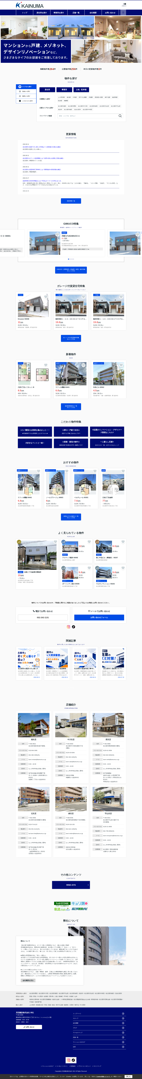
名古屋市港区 (62, 106)
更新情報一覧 (71, 201)
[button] (68, 259)
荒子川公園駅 (83, 97)
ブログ (75, 1028)
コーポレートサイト (62, 1066)
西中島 (51, 996)
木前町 (71, 996)
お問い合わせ (110, 13)
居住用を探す (42, 13)
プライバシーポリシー (84, 1066)
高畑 (49, 1005)
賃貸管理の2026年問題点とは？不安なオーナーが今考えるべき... (42, 181)
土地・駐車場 (81, 90)
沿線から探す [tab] (26, 91)
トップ (24, 13)
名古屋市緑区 (94, 106)
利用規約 (72, 1066)
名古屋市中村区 (87, 109)
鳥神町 (61, 996)
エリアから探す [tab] (27, 86)
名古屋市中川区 (83, 106)
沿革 (74, 1047)
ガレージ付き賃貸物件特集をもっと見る (71, 338)
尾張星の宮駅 (99, 97)
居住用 (47, 90)
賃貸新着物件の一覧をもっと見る (71, 406)
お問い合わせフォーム (99, 617)
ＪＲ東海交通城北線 (66, 999)
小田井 (71, 1005)
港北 (53, 1005)
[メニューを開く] (123, 12)
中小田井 (40, 996)
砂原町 (46, 996)
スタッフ (75, 1018)
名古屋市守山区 (115, 106)
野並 (35, 996)
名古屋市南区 (68, 109)
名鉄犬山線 (55, 999)
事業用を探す (59, 13)
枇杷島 (66, 1005)
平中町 (66, 996)
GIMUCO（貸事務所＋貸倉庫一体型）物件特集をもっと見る (71, 270)
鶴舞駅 (66, 100)
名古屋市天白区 (104, 106)
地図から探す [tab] (26, 96)
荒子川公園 (59, 1005)
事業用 (64, 90)
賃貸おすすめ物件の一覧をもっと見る (71, 516)
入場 (56, 996)
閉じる (128, 1076)
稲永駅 (60, 100)
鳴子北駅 (107, 97)
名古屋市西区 (72, 106)
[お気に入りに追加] (57, 235)
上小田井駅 (61, 97)
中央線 (31, 1002)
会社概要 (93, 13)
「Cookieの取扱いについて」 (103, 1076)
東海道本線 (94, 999)
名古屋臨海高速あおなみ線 (82, 999)
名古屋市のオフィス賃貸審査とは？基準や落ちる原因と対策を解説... (43, 158)
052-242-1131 (43, 617)
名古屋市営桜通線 (116, 999)
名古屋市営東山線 (104, 999)
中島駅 (75, 97)
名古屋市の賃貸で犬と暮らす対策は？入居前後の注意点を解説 (42, 147)
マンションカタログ (79, 1042)
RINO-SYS (71, 885)
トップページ (77, 1013)
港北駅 (69, 97)
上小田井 (32, 1005)
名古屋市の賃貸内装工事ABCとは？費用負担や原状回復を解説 (42, 169)
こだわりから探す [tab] (27, 101)
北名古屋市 (77, 109)
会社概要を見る (28, 980)
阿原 (31, 996)
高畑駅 (91, 97)
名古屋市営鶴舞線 (45, 999)
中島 (45, 1005)
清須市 (60, 109)
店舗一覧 (76, 13)
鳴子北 (77, 1005)
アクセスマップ (77, 1032)
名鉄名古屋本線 (34, 999)
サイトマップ (97, 1066)
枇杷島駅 (115, 97)
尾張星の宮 (39, 1005)
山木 (76, 996)
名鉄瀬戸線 (38, 1002)
